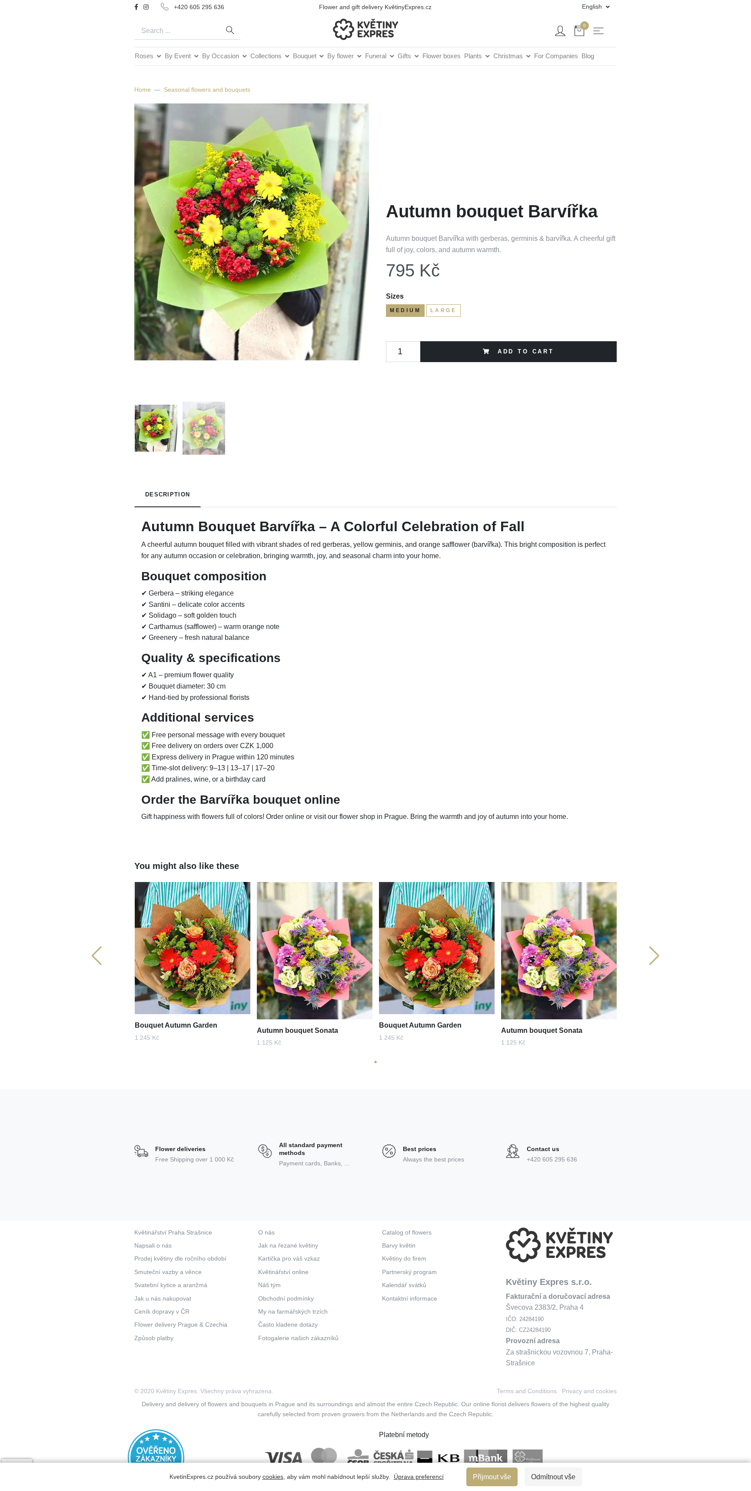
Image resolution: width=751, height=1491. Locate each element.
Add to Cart (524, 351)
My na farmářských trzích (293, 1311)
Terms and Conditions (527, 1391)
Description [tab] (167, 494)
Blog (588, 56)
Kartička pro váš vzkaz (289, 1258)
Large (443, 310)
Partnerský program (409, 1271)
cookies (273, 1476)
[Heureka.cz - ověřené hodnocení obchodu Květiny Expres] (156, 1457)
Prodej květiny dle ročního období (180, 1258)
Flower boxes (441, 56)
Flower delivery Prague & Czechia (180, 1324)
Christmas (509, 56)
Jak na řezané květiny (288, 1245)
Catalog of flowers (407, 1232)
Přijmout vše (492, 1477)
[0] (579, 32)
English (593, 6)
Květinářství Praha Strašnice (173, 1232)
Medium (405, 310)
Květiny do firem (404, 1258)
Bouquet (305, 56)
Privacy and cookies (589, 1391)
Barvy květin (398, 1245)
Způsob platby (153, 1338)
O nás (266, 1232)
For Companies (556, 56)
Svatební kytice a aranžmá (170, 1284)
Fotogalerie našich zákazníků (298, 1338)
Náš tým (269, 1284)
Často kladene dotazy (288, 1324)
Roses (145, 56)
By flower (341, 56)
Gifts (405, 56)
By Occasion (221, 56)
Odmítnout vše (553, 1477)
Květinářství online (283, 1271)
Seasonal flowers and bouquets (207, 89)
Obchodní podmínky (286, 1298)
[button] (375, 1062)
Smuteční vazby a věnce (168, 1271)
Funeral (376, 56)
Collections (266, 56)
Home (142, 89)
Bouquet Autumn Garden (176, 1025)
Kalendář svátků (404, 1284)
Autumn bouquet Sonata (297, 1030)
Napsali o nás (153, 1245)
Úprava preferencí (419, 1476)
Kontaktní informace (409, 1298)
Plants (474, 56)
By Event (179, 56)
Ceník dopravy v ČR (161, 1311)
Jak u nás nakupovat (162, 1298)
